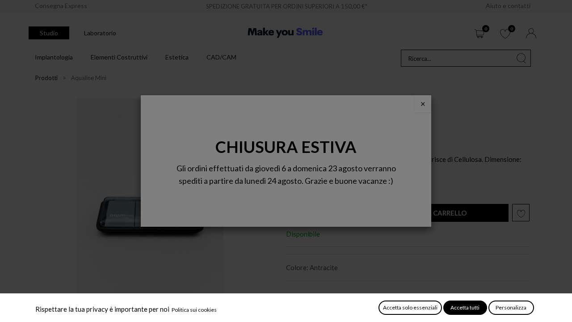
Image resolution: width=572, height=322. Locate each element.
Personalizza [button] (511, 307)
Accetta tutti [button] (464, 307)
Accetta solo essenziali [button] (410, 307)
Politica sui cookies (194, 309)
